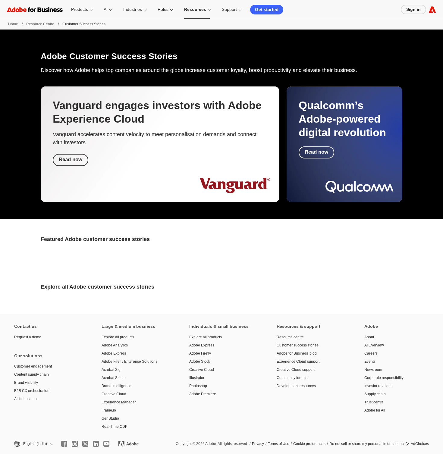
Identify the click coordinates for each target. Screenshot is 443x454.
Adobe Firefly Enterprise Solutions (129, 361)
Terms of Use (278, 444)
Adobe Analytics (115, 345)
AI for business (26, 399)
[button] (33, 444)
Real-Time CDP (114, 426)
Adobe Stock (199, 361)
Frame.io (109, 410)
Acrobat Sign (112, 370)
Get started (266, 9)
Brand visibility (26, 382)
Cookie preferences (309, 444)
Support (229, 9)
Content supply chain (31, 374)
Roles (163, 9)
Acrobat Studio (114, 378)
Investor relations (378, 386)
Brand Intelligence (116, 386)
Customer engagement (33, 366)
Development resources (296, 386)
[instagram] (75, 444)
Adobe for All (374, 410)
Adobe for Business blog (297, 353)
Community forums (292, 378)
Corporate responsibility (384, 378)
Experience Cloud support (298, 361)
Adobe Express (114, 353)
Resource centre (290, 337)
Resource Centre (40, 24)
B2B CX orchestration (31, 391)
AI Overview (374, 345)
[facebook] (64, 444)
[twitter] (85, 444)
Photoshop (198, 386)
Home (13, 24)
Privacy (258, 444)
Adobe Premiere (202, 394)
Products (79, 9)
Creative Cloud (114, 394)
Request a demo (27, 337)
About (369, 337)
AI (106, 9)
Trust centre (374, 402)
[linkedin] (96, 444)
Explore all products (118, 337)
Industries (132, 9)
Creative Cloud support (296, 370)
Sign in (413, 9)
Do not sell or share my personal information (365, 444)
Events (369, 361)
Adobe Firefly (200, 353)
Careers (371, 353)
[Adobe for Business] (432, 9)
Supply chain (375, 394)
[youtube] (106, 444)
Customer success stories (298, 345)
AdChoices (420, 444)
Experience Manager (119, 402)
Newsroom (373, 370)
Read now (70, 159)
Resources (195, 9)
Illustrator (196, 378)
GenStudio (110, 418)
